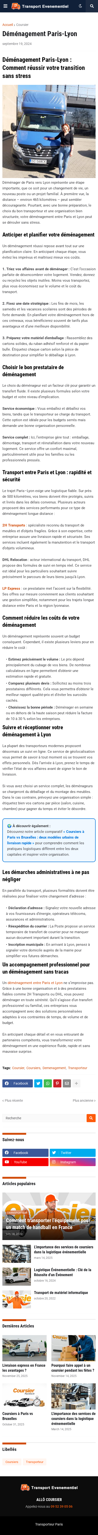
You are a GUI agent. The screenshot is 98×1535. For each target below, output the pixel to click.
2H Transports (13, 525)
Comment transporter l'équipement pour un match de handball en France (48, 1223)
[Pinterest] (57, 1083)
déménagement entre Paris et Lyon (35, 983)
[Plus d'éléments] (76, 1083)
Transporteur (77, 1068)
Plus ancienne (83, 1100)
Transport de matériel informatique (61, 1292)
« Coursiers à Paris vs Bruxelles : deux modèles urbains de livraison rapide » (45, 837)
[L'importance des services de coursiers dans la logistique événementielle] (16, 1254)
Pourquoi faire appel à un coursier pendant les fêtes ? (72, 1368)
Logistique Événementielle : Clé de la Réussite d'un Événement (62, 1272)
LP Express (11, 588)
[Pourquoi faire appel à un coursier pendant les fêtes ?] (73, 1348)
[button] (5, 6)
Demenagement (54, 1068)
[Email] (67, 1083)
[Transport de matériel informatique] (16, 1299)
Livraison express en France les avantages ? (23, 1368)
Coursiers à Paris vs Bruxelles (17, 1416)
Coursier (22, 24)
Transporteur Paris (49, 1524)
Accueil (7, 24)
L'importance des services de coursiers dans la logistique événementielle (63, 1249)
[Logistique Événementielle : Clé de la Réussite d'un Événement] (16, 1277)
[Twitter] (38, 1083)
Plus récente (14, 1100)
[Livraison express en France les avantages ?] (24, 1348)
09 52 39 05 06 (62, 1506)
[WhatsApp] (48, 1083)
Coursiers (33, 1068)
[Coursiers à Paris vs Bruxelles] (24, 1396)
